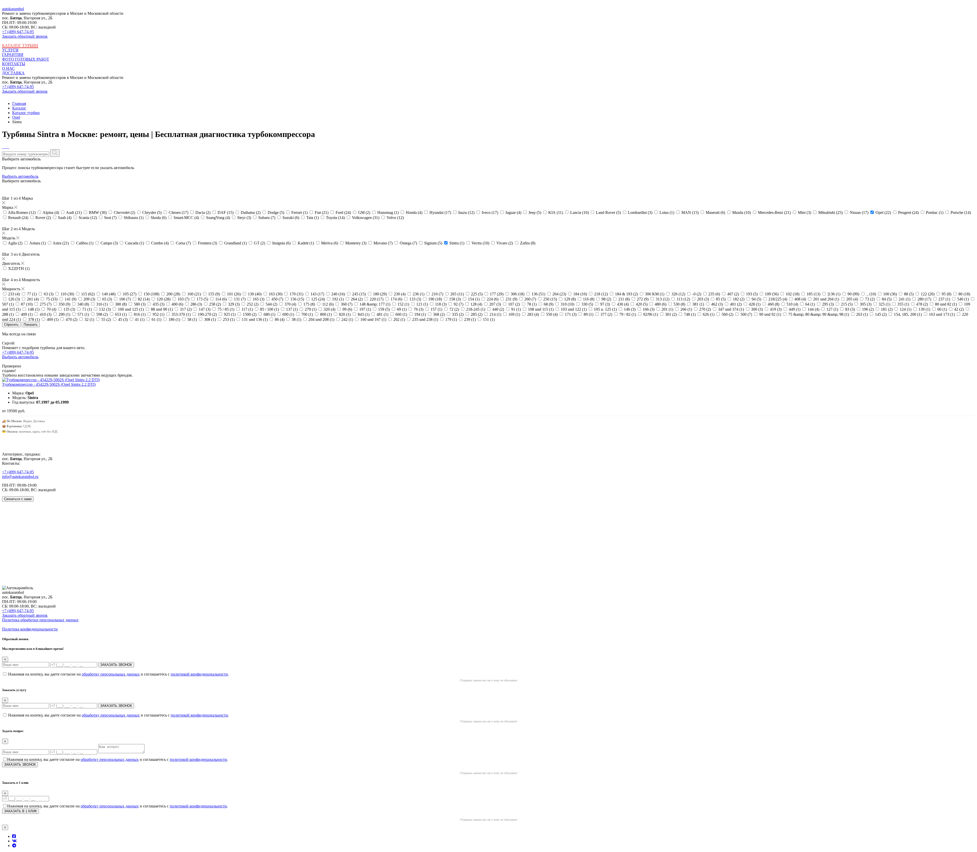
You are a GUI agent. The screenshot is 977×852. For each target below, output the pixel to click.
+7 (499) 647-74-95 (18, 32)
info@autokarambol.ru (20, 476)
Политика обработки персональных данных (40, 620)
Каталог (19, 108)
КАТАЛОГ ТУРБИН (20, 45)
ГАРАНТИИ (12, 54)
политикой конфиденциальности (199, 674)
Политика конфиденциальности (30, 629)
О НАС (8, 68)
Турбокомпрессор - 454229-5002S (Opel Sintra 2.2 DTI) (49, 384)
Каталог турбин (26, 113)
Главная (19, 103)
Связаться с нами (18, 499)
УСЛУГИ (10, 50)
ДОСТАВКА (13, 73)
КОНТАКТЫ (13, 64)
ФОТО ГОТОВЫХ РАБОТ (25, 59)
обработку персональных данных (111, 674)
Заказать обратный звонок (25, 36)
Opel (16, 117)
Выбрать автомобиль (20, 176)
